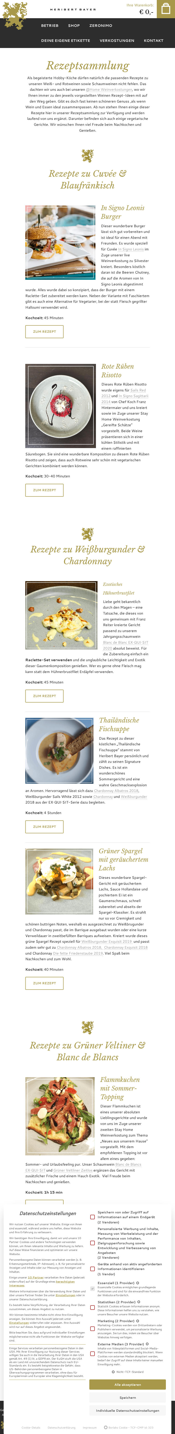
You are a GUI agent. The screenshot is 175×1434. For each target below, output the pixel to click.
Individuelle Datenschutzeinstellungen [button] (127, 1410)
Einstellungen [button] (65, 1295)
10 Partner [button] (36, 1277)
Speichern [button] (127, 1397)
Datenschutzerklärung (61, 1427)
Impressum (90, 1427)
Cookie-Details (30, 1427)
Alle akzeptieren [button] (127, 1384)
